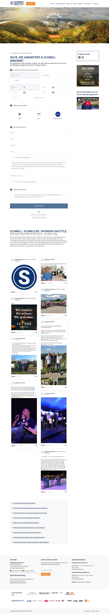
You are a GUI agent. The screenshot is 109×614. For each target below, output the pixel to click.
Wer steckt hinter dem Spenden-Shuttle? (27, 532)
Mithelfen (87, 4)
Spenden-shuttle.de (20, 259)
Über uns (69, 4)
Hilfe (75, 4)
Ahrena (52, 4)
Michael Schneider (25, 394)
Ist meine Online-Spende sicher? (24, 503)
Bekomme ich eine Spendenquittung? (26, 523)
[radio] (19, 115)
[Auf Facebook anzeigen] (36, 292)
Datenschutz (95, 611)
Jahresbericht (60, 4)
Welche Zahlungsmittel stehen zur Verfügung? (29, 527)
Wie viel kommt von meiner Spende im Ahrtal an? (30, 513)
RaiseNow (44, 214)
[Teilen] (34, 292)
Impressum (87, 611)
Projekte (80, 4)
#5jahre (13, 303)
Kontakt (95, 4)
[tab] (39, 503)
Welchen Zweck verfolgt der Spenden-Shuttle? (29, 537)
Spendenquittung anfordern (18, 582)
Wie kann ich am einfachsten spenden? (26, 518)
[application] (91, 3)
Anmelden (45, 574)
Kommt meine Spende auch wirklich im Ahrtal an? (30, 508)
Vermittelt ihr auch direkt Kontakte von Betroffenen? (31, 542)
